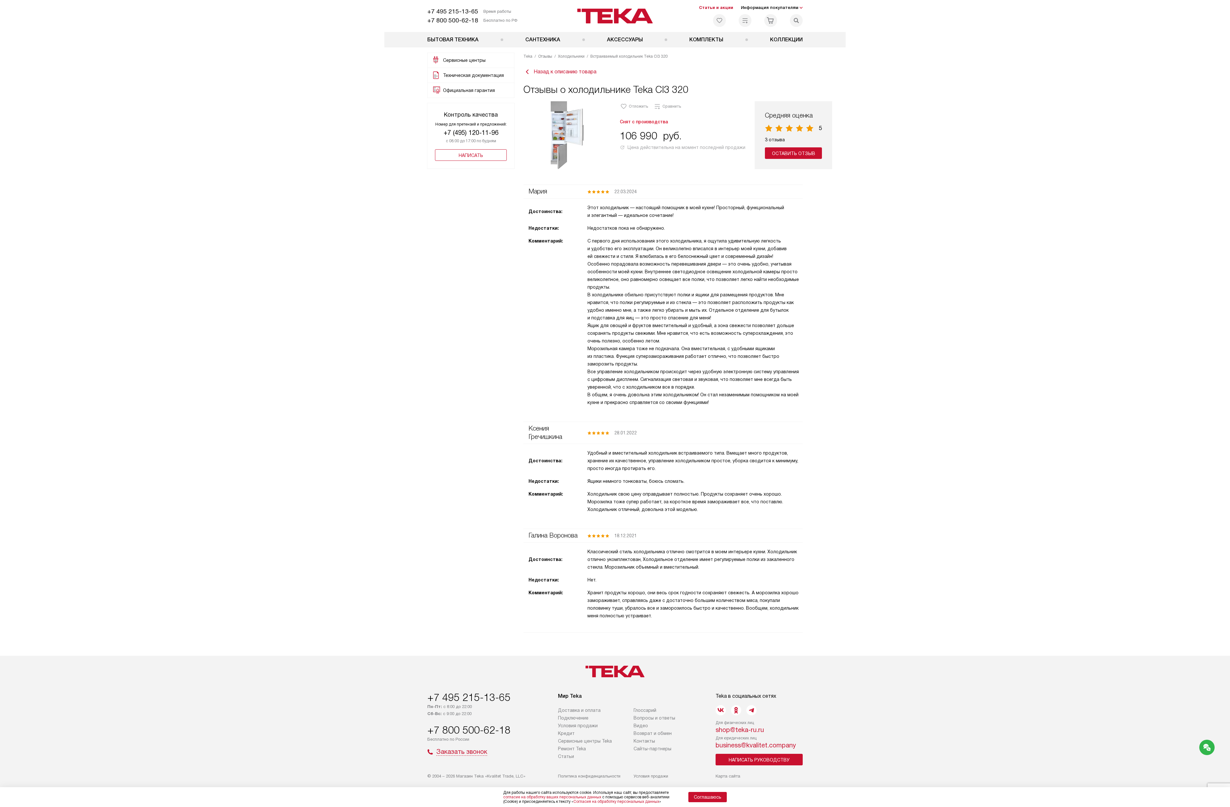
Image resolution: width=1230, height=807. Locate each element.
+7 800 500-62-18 (452, 20)
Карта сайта (728, 776)
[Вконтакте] (721, 710)
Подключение (573, 718)
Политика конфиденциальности (589, 776)
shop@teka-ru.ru (740, 729)
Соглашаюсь (707, 797)
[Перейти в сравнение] (745, 20)
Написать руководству (759, 759)
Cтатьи (566, 756)
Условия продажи (578, 725)
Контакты (644, 741)
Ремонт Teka (572, 748)
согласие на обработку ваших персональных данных (552, 797)
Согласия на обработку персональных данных (616, 801)
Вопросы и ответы (654, 718)
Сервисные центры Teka (585, 741)
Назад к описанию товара (565, 71)
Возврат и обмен (653, 733)
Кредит (566, 733)
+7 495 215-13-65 (452, 11)
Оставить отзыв (793, 153)
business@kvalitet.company (756, 745)
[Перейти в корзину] (770, 20)
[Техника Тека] (615, 16)
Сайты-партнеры (652, 748)
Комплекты (706, 39)
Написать (471, 155)
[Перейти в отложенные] (719, 20)
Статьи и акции (716, 7)
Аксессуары (625, 39)
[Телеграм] (751, 710)
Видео (641, 725)
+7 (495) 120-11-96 (471, 132)
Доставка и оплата (579, 710)
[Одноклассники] (736, 710)
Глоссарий (645, 710)
